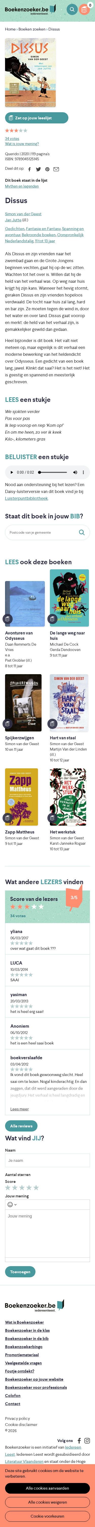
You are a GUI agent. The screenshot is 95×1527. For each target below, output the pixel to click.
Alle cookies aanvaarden (47, 1488)
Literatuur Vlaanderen (24, 1461)
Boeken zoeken (72, 9)
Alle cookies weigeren (47, 1502)
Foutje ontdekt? (19, 1371)
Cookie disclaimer (21, 1424)
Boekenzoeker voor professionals (36, 1387)
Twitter (38, 169)
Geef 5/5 (36, 1189)
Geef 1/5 (8, 1189)
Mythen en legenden (22, 186)
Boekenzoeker (30, 9)
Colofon (13, 1395)
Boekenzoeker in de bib (27, 1338)
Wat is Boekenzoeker (24, 1322)
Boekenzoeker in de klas (27, 1330)
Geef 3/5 (22, 1189)
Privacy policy (17, 1418)
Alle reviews (21, 1126)
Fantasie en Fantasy (43, 228)
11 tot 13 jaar (45, 241)
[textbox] (47, 1233)
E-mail (56, 169)
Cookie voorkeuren (47, 1516)
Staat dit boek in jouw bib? (83, 532)
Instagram (85, 1441)
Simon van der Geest (23, 214)
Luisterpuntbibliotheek (26, 498)
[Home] (34, 1305)
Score (10, 1181)
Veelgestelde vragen (23, 1363)
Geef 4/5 (29, 1189)
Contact (12, 1403)
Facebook (29, 169)
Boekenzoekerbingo (24, 1346)
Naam (10, 1150)
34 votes (12, 138)
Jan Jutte (13, 220)
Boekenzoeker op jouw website (34, 1379)
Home (10, 29)
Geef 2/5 (15, 1189)
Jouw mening (17, 1196)
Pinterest (47, 169)
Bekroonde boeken (39, 234)
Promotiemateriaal (22, 1355)
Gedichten (15, 228)
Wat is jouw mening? (22, 143)
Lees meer (19, 1109)
